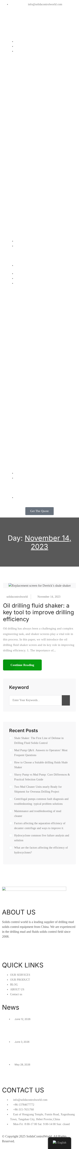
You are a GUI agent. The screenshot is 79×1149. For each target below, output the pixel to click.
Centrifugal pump (27, 95)
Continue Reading (22, 665)
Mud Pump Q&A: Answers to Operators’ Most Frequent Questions (40, 753)
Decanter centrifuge (30, 85)
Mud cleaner (24, 66)
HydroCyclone (25, 231)
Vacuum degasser (28, 80)
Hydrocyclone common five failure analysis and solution (41, 838)
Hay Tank (21, 197)
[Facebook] (7, 19)
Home (19, 41)
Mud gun (21, 129)
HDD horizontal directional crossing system (41, 155)
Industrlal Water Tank (30, 187)
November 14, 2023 (48, 596)
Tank (18, 178)
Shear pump (24, 114)
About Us (21, 251)
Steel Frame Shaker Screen (35, 226)
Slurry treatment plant (31, 163)
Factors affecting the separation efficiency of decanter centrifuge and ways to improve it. (39, 826)
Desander (22, 70)
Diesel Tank (23, 202)
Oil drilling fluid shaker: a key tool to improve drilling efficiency (38, 612)
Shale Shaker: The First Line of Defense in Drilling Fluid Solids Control (39, 740)
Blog (18, 241)
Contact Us (23, 265)
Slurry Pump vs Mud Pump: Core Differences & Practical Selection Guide (42, 777)
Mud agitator (24, 119)
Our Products (24, 51)
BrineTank (22, 192)
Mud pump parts (27, 216)
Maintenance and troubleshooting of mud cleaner (37, 814)
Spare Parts (23, 236)
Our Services (24, 46)
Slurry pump (24, 143)
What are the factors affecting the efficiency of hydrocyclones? (41, 850)
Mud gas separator (28, 105)
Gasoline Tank (25, 207)
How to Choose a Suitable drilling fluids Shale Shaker (41, 765)
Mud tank (22, 182)
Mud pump (23, 212)
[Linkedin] (18, 19)
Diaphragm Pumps (28, 148)
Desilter (21, 75)
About (19, 246)
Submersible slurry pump (33, 124)
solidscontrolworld (17, 596)
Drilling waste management (34, 168)
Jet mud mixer (25, 100)
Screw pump (24, 139)
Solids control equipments (34, 56)
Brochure (22, 260)
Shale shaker (24, 61)
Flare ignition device (30, 109)
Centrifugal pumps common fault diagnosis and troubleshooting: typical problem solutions (41, 801)
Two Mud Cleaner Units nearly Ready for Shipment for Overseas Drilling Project (38, 789)
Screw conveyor (27, 134)
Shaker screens (26, 221)
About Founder (25, 255)
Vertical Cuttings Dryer (31, 90)
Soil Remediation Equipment (35, 173)
